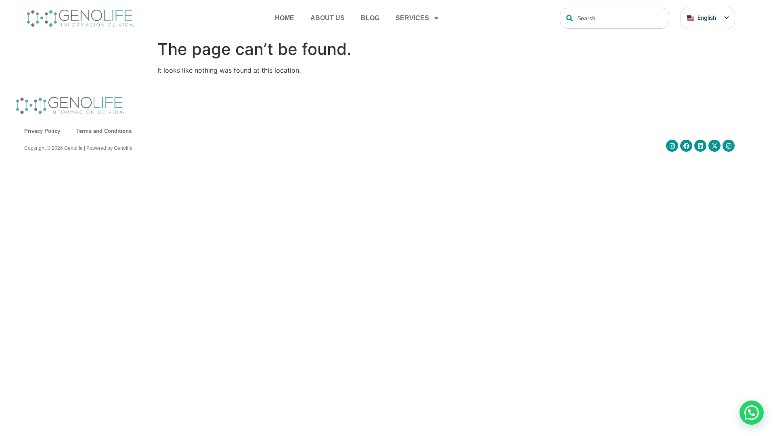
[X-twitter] (714, 146)
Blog (370, 18)
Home (284, 18)
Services (412, 18)
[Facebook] (686, 146)
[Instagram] (672, 146)
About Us (327, 18)
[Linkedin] (700, 146)
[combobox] (614, 18)
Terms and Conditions (104, 131)
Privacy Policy (42, 131)
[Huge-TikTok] (729, 146)
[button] (751, 412)
